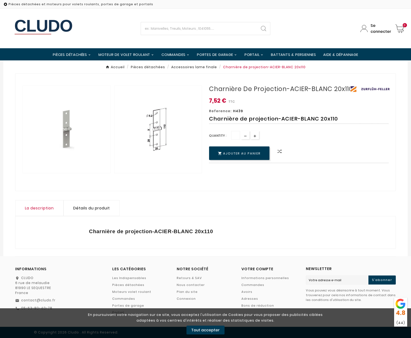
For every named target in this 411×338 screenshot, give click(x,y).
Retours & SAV (189, 278)
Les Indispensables (129, 278)
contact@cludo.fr (38, 300)
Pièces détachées (128, 285)
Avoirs (246, 292)
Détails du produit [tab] (91, 208)
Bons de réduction (257, 305)
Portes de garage (128, 305)
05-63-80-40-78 (36, 308)
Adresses (249, 298)
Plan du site (187, 292)
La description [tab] (39, 208)
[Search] (263, 28)
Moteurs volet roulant (131, 292)
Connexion (186, 298)
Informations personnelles (265, 278)
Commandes (123, 298)
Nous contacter (191, 285)
